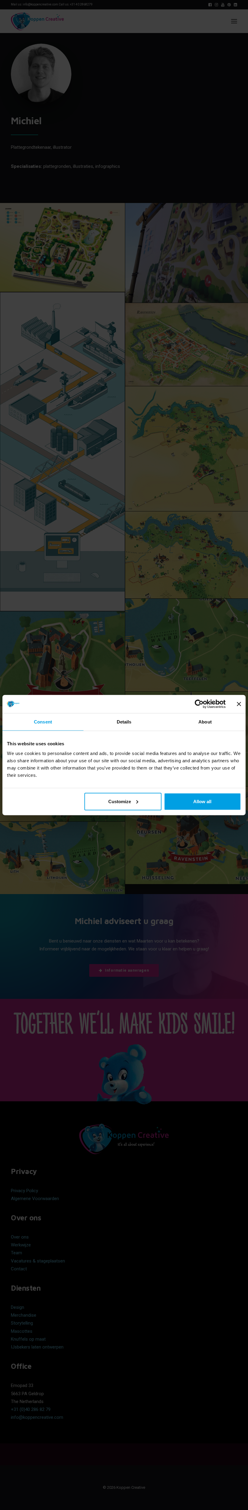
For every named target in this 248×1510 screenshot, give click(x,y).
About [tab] (205, 721)
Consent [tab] (43, 721)
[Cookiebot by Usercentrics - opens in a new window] (199, 704)
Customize (119, 801)
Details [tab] (124, 721)
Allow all (202, 801)
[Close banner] (239, 704)
